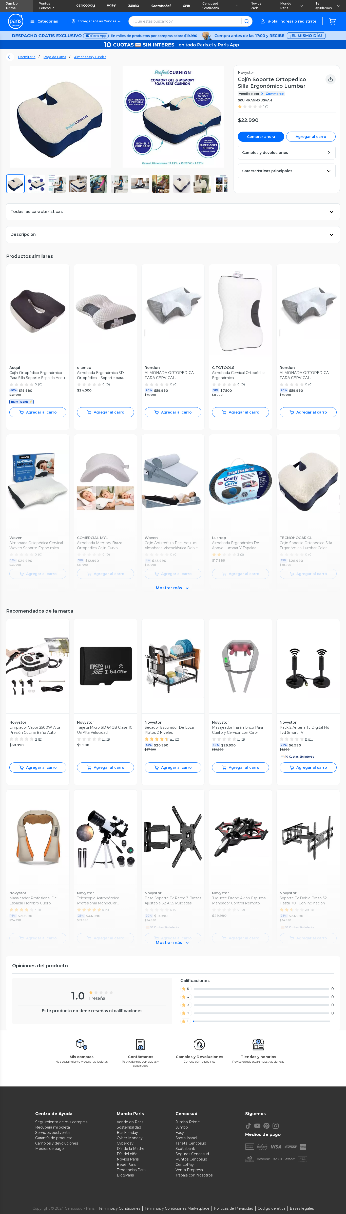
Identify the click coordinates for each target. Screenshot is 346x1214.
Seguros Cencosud (192, 1154)
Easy (180, 1132)
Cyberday (125, 1143)
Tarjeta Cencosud (191, 1143)
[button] (95, 21)
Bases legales (302, 1208)
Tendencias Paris (131, 1170)
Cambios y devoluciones (56, 1143)
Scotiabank (185, 1148)
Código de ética (271, 1208)
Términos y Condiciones (119, 1208)
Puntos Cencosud (46, 6)
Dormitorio (26, 57)
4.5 (172, 739)
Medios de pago (49, 1148)
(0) (40, 384)
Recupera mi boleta (52, 1127)
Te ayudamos (323, 6)
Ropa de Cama (55, 57)
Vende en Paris (130, 1122)
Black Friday (127, 1132)
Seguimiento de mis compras (61, 1122)
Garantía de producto (53, 1138)
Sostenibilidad (129, 1127)
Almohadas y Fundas (90, 57)
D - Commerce (272, 94)
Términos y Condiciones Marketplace (177, 1208)
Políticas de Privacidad (233, 1208)
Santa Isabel (186, 1138)
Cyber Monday (130, 1138)
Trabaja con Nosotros (194, 1175)
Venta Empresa (189, 1170)
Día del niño (127, 1154)
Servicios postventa (52, 1132)
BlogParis (125, 1175)
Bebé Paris (126, 1164)
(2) (177, 739)
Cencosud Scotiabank (210, 6)
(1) (266, 106)
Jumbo (182, 1127)
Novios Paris (256, 6)
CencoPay (185, 1164)
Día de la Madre (130, 1148)
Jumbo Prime (12, 6)
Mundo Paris (285, 6)
